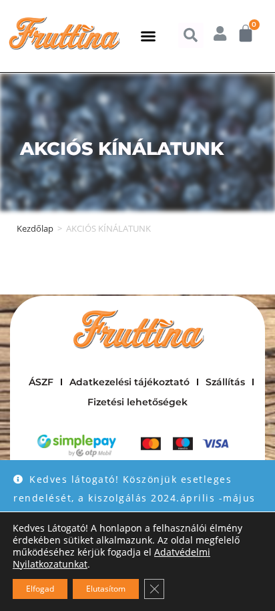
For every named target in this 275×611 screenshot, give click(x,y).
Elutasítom (105, 588)
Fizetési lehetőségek (137, 402)
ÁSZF (41, 382)
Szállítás (225, 382)
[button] (148, 36)
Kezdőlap (35, 228)
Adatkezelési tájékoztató (129, 382)
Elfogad (40, 588)
